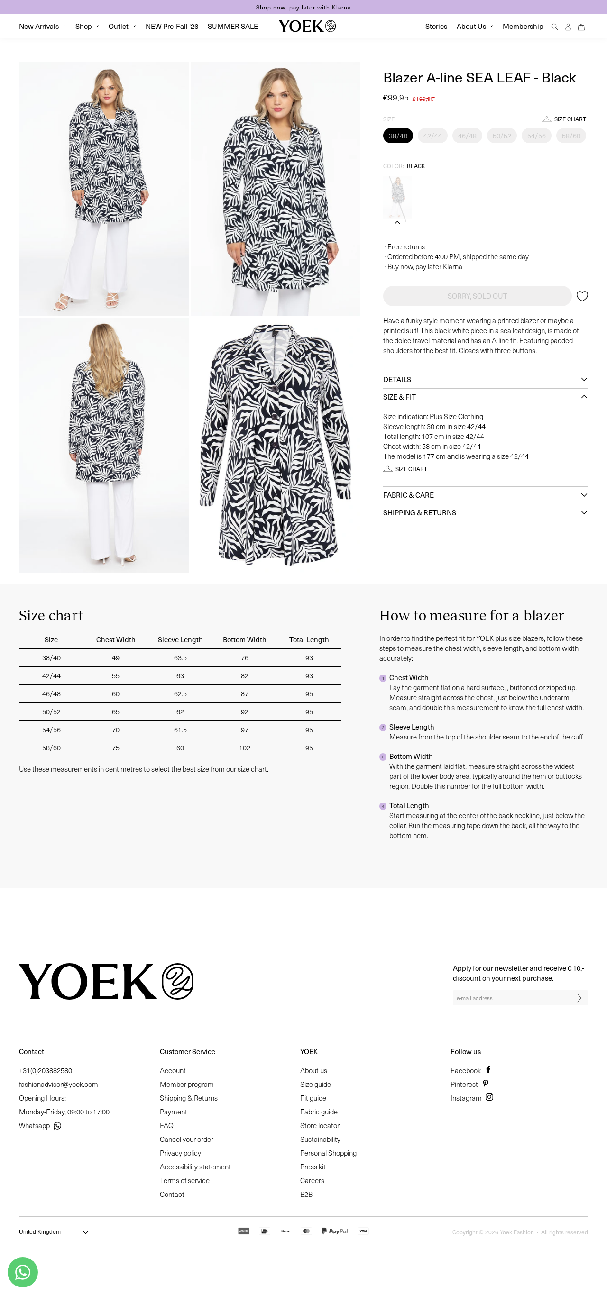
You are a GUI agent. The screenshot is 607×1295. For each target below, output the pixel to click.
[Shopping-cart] (581, 26)
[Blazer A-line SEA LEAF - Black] (397, 197)
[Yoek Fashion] (307, 26)
